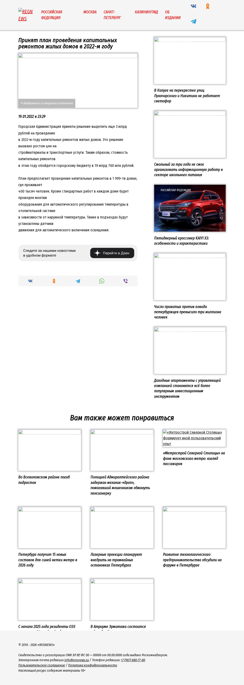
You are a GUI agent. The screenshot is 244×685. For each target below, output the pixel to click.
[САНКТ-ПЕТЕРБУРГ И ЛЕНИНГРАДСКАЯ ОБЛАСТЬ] (190, 155)
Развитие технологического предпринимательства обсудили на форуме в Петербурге (192, 559)
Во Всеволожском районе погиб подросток (44, 480)
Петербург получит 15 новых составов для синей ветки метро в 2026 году (47, 559)
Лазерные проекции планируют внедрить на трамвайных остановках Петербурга (116, 559)
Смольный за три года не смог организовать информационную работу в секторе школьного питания (188, 169)
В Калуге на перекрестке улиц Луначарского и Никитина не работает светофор (187, 95)
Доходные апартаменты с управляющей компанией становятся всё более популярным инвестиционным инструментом (187, 388)
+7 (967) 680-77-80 (133, 660)
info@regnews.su (76, 660)
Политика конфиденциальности (92, 665)
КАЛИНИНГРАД (146, 12)
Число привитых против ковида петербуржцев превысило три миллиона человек (187, 311)
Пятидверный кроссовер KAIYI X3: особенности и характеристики (181, 240)
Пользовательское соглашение (41, 665)
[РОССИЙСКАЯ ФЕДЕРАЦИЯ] (190, 81)
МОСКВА (90, 12)
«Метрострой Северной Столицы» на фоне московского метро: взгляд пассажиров (194, 458)
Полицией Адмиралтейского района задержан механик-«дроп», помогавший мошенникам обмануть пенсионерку (120, 485)
